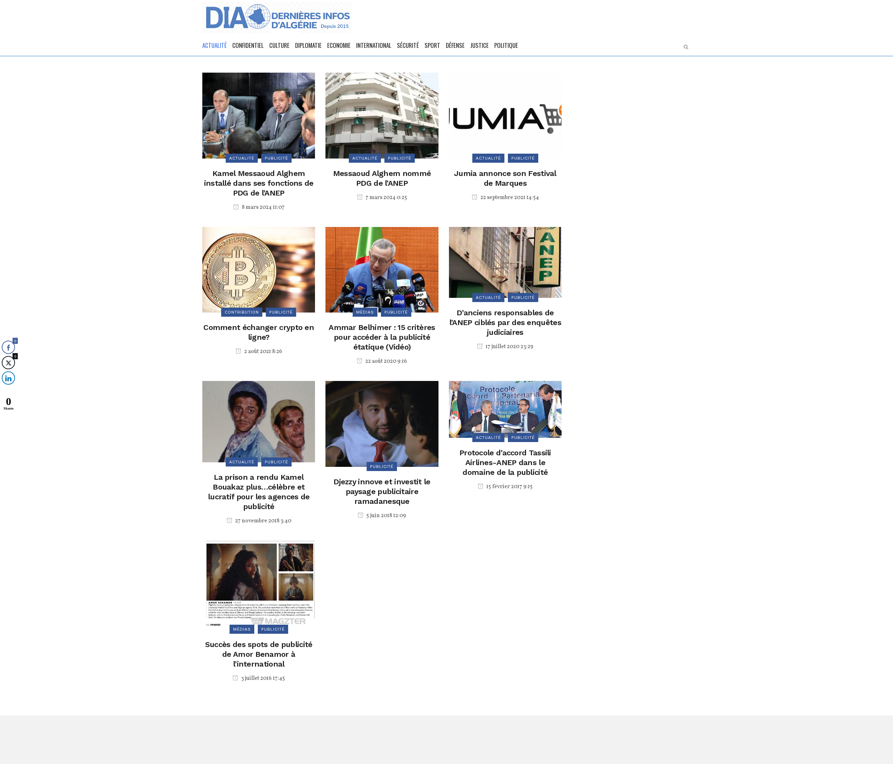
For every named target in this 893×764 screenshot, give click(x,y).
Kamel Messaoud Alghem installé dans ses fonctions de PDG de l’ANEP (259, 183)
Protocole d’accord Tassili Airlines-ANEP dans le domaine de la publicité (505, 462)
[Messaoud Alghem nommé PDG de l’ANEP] (381, 115)
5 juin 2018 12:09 (385, 516)
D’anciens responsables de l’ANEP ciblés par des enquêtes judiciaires (505, 322)
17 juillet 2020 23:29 (509, 347)
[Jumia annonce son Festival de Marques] (505, 115)
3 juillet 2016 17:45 (262, 678)
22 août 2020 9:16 (385, 361)
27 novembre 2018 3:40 (262, 521)
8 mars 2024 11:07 (263, 207)
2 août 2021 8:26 (262, 351)
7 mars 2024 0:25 (386, 197)
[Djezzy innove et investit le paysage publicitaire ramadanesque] (381, 423)
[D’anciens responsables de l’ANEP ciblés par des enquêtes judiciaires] (505, 261)
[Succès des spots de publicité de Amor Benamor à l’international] (258, 584)
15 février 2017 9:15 (509, 487)
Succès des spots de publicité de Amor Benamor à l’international (259, 654)
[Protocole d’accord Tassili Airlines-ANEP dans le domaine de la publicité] (505, 409)
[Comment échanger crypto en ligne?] (258, 269)
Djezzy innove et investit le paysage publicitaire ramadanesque (381, 491)
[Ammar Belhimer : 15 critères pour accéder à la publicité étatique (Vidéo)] (381, 269)
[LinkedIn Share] (8, 378)
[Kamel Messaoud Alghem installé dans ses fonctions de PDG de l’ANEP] (258, 115)
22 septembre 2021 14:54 (509, 197)
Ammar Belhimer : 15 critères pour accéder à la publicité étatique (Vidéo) (382, 337)
